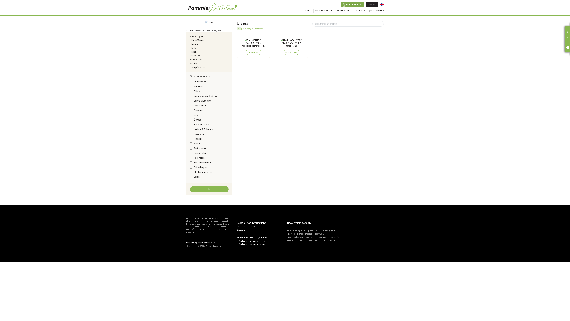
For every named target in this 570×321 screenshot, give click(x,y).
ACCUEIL (308, 11)
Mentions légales (193, 242)
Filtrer (209, 189)
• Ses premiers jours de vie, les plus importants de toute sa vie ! (313, 237)
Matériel (198, 139)
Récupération (200, 153)
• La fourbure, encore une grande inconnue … (305, 234)
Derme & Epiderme (203, 101)
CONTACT (372, 4)
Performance (200, 148)
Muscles (198, 143)
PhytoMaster (197, 59)
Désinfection (200, 105)
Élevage (197, 120)
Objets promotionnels (204, 172)
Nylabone (195, 56)
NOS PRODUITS (344, 11)
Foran (194, 52)
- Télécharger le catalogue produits (251, 244)
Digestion (198, 110)
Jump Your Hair (198, 67)
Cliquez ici (241, 230)
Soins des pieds (201, 167)
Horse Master (197, 40)
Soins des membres (203, 162)
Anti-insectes (200, 82)
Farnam (194, 44)
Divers (194, 63)
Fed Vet (194, 48)
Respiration (199, 158)
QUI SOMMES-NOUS (323, 11)
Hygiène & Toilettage (203, 129)
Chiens (197, 91)
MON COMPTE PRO (354, 4)
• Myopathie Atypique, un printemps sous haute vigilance (311, 230)
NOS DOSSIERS (377, 11)
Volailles (198, 177)
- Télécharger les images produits (251, 241)
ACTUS (361, 11)
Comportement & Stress (205, 96)
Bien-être (198, 86)
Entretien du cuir (201, 124)
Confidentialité (208, 242)
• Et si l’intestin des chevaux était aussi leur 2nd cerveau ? (311, 240)
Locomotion (199, 134)
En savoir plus (253, 52)
